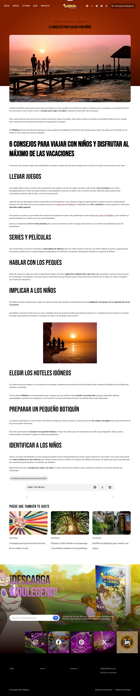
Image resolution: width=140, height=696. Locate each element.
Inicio (6, 6)
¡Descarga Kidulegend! (124, 6)
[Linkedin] (101, 6)
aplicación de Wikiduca (66, 204)
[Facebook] (87, 6)
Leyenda (26, 6)
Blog (35, 6)
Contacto (45, 6)
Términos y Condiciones (103, 690)
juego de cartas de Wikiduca (103, 215)
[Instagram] (106, 6)
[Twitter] (92, 6)
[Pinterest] (97, 6)
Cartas (16, 6)
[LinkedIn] (109, 487)
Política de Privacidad (123, 690)
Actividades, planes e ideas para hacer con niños (28, 478)
